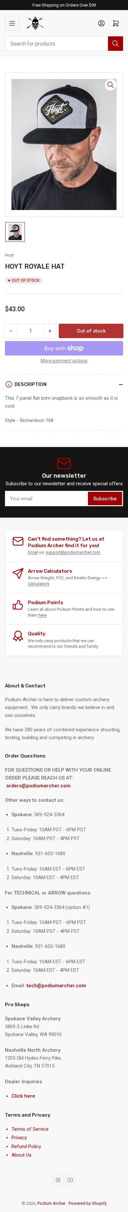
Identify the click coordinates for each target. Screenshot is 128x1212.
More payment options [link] (64, 360)
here (42, 615)
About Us (21, 1155)
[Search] (115, 43)
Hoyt (9, 255)
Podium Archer (51, 1203)
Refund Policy (26, 1146)
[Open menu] (12, 23)
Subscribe (105, 499)
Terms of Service (30, 1129)
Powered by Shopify (88, 1203)
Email (33, 552)
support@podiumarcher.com (73, 552)
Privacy (19, 1138)
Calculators (38, 583)
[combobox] (64, 43)
